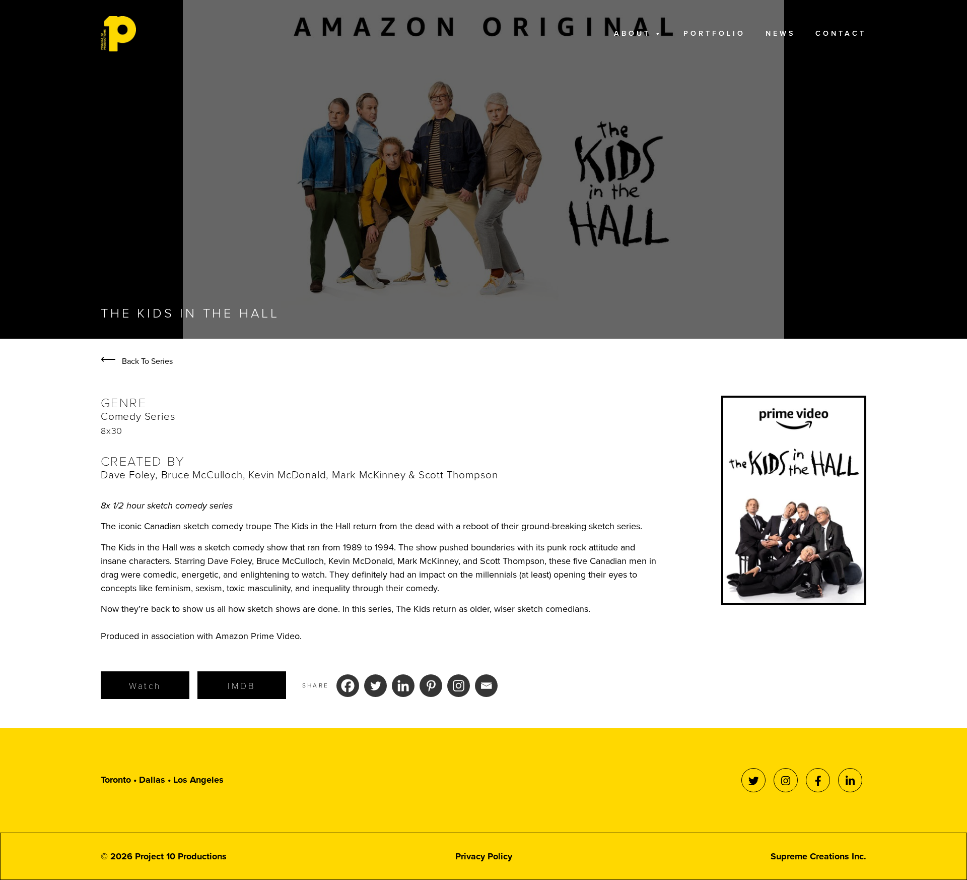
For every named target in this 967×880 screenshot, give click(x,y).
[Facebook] (347, 685)
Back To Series (137, 361)
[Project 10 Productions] (118, 33)
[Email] (486, 685)
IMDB (241, 685)
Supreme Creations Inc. (818, 856)
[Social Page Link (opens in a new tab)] (753, 780)
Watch (145, 685)
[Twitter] (375, 685)
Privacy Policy (483, 856)
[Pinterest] (431, 685)
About (632, 33)
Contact (840, 33)
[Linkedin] (403, 685)
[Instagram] (458, 685)
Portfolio (714, 33)
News (780, 33)
